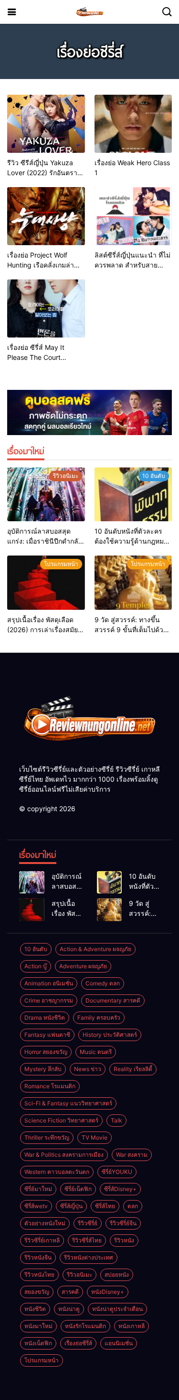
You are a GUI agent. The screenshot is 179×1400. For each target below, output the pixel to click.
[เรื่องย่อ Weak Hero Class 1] (133, 124)
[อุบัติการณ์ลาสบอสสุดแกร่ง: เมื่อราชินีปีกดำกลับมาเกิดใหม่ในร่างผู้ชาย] (46, 494)
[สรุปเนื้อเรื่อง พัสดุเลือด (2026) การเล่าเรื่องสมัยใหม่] (46, 583)
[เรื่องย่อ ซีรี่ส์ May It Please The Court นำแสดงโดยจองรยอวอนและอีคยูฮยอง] (46, 308)
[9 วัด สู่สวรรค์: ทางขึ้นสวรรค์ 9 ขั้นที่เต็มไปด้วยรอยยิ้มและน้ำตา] (133, 583)
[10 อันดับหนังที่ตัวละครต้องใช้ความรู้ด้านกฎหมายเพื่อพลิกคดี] (133, 494)
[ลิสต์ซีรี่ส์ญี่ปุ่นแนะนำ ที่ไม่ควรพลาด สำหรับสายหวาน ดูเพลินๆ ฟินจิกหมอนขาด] (133, 216)
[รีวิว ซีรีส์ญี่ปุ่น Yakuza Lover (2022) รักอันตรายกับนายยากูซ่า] (46, 124)
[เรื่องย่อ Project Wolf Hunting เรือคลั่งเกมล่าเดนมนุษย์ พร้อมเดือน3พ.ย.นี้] (46, 216)
